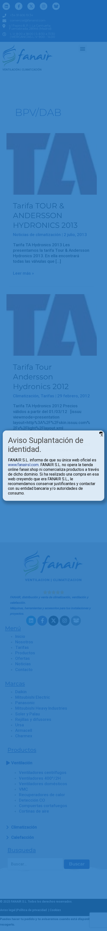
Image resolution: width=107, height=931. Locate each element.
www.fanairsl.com (23, 464)
